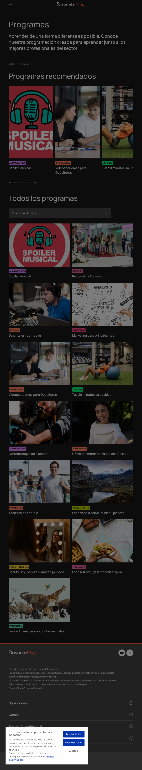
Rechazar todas (73, 742)
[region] (47, 745)
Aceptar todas (73, 734)
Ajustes (73, 750)
